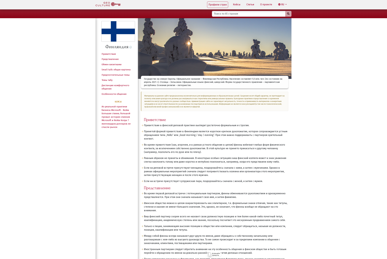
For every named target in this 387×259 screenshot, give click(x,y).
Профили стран (217, 4)
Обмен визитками (112, 64)
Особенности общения (114, 94)
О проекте (266, 4)
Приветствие (109, 54)
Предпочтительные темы (116, 75)
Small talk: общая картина (116, 69)
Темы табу (107, 80)
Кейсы (236, 4)
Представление (110, 59)
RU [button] (283, 4)
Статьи (250, 4)
